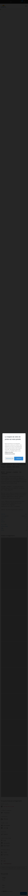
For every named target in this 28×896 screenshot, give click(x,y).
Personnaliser (10, 458)
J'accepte (18, 458)
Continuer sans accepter (10, 453)
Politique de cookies (9, 452)
